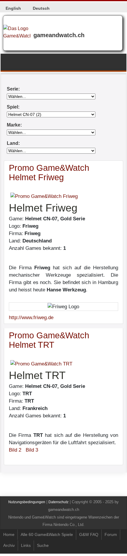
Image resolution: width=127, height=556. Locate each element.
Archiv (9, 545)
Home (8, 534)
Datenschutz (58, 502)
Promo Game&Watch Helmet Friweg (49, 172)
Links (26, 545)
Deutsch (41, 8)
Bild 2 (15, 450)
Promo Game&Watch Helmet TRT (49, 340)
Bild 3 (32, 450)
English (13, 8)
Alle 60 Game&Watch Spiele (47, 534)
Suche (43, 545)
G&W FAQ (88, 534)
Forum (111, 534)
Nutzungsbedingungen (26, 502)
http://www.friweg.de (31, 317)
